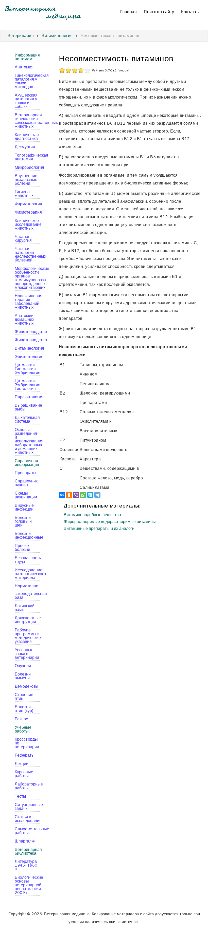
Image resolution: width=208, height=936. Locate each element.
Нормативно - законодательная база (27, 591)
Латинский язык (24, 607)
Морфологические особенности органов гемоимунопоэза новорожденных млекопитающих (27, 277)
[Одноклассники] (69, 495)
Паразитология (27, 397)
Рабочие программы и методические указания (27, 635)
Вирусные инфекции (24, 507)
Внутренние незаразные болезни (26, 179)
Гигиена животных (24, 193)
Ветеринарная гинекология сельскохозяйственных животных (27, 120)
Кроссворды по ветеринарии (27, 743)
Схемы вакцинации (26, 495)
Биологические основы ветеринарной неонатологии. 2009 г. (27, 884)
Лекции (21, 763)
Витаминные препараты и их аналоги (99, 528)
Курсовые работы (24, 773)
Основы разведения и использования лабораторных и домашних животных (27, 440)
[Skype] (90, 495)
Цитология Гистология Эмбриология (27, 368)
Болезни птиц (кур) (24, 708)
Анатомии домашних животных (24, 319)
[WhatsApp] (83, 495)
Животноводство (27, 331)
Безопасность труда (27, 559)
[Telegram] (97, 495)
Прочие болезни (22, 547)
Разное (21, 719)
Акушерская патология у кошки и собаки (26, 100)
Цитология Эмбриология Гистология (27, 384)
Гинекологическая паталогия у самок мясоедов (27, 80)
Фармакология (27, 204)
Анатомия (24, 67)
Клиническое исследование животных (27, 224)
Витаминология (27, 348)
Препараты (25, 472)
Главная (128, 11)
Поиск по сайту (159, 11)
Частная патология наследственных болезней (27, 254)
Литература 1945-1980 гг (26, 865)
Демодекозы (26, 686)
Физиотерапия (27, 212)
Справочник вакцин (26, 483)
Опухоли (23, 665)
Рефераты (24, 755)
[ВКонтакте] (62, 495)
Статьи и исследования (27, 818)
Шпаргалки (25, 841)
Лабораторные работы (27, 786)
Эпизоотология (27, 356)
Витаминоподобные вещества (92, 515)
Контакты (190, 11)
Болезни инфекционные (27, 535)
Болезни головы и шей (23, 521)
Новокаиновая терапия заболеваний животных (27, 301)
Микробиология (27, 167)
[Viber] (76, 495)
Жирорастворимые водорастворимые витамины (110, 521)
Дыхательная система (27, 419)
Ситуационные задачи (27, 806)
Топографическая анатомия (27, 157)
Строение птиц (24, 696)
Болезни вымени (23, 676)
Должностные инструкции (27, 619)
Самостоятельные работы (27, 830)
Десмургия (25, 146)
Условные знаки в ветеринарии (27, 653)
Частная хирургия (23, 238)
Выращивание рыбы (27, 407)
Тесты (20, 796)
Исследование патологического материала (27, 573)
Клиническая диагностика (27, 136)
